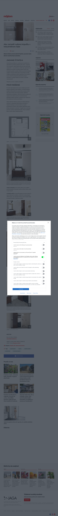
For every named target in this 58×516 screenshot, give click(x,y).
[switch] (43, 245)
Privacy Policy (35, 293)
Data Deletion (22, 293)
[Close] (49, 223)
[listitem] (29, 242)
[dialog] (29, 258)
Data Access (29, 293)
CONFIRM (21, 289)
